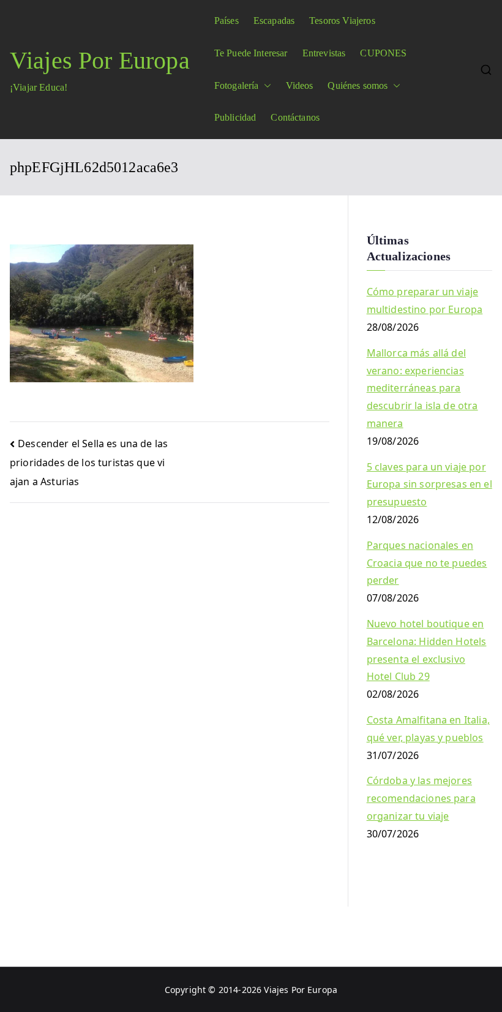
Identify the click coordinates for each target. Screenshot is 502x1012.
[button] (265, 86)
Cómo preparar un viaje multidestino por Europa (425, 300)
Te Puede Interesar (251, 53)
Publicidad (235, 117)
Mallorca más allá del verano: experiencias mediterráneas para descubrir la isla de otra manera (422, 388)
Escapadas (273, 20)
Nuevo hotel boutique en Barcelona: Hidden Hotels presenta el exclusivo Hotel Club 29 (427, 650)
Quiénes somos (358, 85)
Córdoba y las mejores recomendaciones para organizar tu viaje (421, 798)
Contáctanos (295, 117)
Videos (299, 85)
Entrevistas (324, 53)
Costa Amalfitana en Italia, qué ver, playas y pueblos (428, 728)
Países (226, 20)
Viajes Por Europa (100, 60)
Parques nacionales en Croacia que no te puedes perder (427, 562)
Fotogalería (236, 85)
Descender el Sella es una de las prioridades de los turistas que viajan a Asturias (89, 462)
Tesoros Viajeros (342, 20)
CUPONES (383, 53)
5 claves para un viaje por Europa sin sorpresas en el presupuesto (429, 484)
